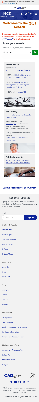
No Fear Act (6, 355)
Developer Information (10, 332)
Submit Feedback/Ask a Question (19, 188)
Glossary (5, 304)
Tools (4, 285)
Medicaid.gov (7, 234)
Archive (4, 295)
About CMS (6, 262)
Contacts (5, 299)
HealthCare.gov (7, 244)
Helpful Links (6, 313)
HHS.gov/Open (7, 254)
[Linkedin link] (11, 382)
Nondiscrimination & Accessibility (14, 327)
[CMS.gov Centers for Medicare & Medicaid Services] (19, 7)
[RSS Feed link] (28, 382)
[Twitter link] (24, 382)
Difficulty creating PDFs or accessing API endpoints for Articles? (17, 85)
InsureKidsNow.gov (9, 239)
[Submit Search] (35, 52)
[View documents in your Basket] (26, 14)
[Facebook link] (19, 382)
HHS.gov (5, 249)
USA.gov (5, 364)
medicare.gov (11, 124)
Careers (5, 272)
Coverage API (20, 92)
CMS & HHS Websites (10, 225)
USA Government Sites (10, 345)
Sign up (31, 217)
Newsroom (6, 277)
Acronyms (5, 290)
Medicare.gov (7, 230)
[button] (22, 14)
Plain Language (7, 322)
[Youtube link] (15, 382)
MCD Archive (7, 39)
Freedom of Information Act (12, 350)
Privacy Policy (7, 317)
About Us (5, 267)
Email (4, 213)
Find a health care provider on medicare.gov (17, 139)
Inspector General (8, 360)
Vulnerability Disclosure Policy (13, 337)
